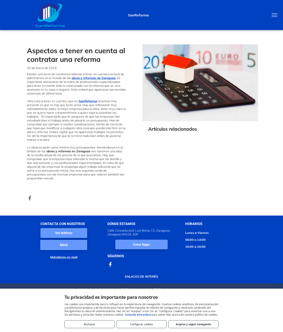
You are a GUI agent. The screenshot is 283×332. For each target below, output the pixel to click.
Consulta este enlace (138, 314)
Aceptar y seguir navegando (193, 324)
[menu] (275, 15)
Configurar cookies (141, 324)
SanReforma (88, 101)
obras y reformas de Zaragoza (94, 78)
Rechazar (89, 324)
